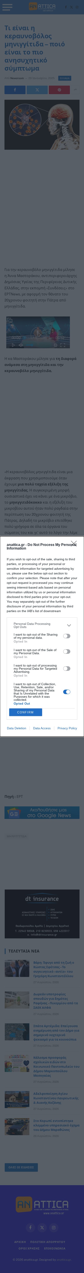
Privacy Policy (67, 728)
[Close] (75, 545)
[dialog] (42, 636)
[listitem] (42, 625)
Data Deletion (16, 728)
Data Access (42, 728)
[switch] (66, 636)
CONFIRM (25, 712)
